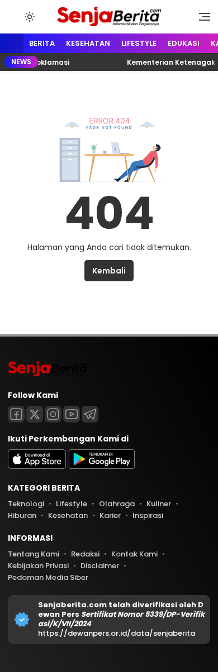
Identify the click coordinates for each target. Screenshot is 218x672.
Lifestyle (139, 43)
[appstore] (37, 466)
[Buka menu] (200, 19)
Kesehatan (88, 43)
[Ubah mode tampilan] (28, 17)
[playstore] (102, 466)
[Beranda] (11, 43)
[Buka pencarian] (13, 16)
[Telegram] (90, 414)
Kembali (109, 270)
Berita (42, 43)
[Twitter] (34, 414)
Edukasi (184, 43)
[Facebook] (16, 414)
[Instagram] (53, 414)
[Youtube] (71, 414)
